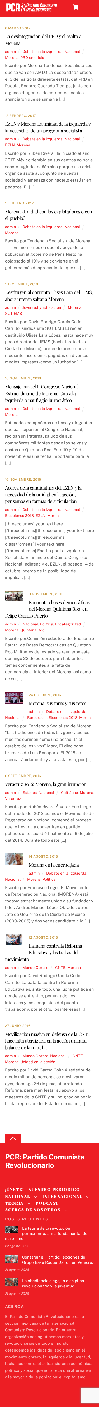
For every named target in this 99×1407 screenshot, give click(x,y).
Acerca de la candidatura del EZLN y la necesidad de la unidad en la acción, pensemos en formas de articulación (43, 494)
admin (10, 51)
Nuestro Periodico (54, 1189)
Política (46, 624)
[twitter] (10, 1174)
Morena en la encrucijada (54, 864)
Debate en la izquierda (42, 51)
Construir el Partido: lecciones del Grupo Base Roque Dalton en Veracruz (58, 1260)
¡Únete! (14, 1189)
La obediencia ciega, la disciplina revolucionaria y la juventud (53, 1283)
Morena (11, 57)
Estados (29, 792)
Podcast (47, 1203)
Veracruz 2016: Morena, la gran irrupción (46, 784)
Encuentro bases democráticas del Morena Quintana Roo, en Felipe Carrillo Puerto (47, 609)
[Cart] (75, 7)
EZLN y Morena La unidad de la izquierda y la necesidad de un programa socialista (48, 127)
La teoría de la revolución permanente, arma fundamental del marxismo (47, 1233)
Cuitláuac (69, 792)
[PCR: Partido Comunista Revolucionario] (31, 12)
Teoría (14, 1203)
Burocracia (37, 717)
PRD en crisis (32, 57)
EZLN (10, 145)
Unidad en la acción (37, 1062)
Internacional (62, 1196)
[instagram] (35, 1174)
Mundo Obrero (35, 967)
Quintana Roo (32, 630)
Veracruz (13, 798)
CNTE (60, 967)
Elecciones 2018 (19, 515)
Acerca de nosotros (32, 1209)
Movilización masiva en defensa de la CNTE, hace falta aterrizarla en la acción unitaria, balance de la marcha (48, 1041)
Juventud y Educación (41, 307)
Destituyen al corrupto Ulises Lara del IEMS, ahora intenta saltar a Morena (49, 295)
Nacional (72, 51)
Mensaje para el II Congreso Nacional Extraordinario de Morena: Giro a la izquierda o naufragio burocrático (42, 393)
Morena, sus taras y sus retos (57, 703)
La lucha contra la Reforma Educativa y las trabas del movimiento (43, 952)
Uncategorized (68, 624)
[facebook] (23, 1174)
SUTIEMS (13, 313)
